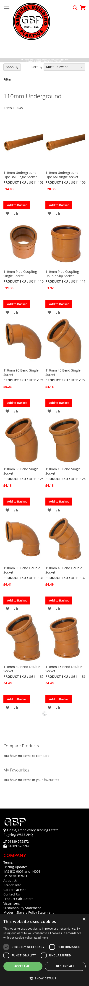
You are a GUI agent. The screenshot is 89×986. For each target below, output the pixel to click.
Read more (41, 937)
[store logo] (31, 21)
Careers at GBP (14, 889)
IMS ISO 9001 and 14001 (21, 871)
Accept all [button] (22, 966)
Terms (8, 862)
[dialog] (44, 950)
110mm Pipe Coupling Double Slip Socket (62, 273)
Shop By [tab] (12, 67)
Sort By (36, 67)
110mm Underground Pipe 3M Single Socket (20, 174)
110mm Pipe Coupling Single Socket (20, 273)
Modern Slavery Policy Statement (28, 912)
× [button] (84, 919)
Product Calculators (18, 899)
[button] (7, 213)
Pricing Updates (15, 867)
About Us (10, 880)
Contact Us (11, 894)
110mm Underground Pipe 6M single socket (62, 174)
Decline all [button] (65, 966)
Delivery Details (15, 876)
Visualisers (11, 903)
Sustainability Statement (22, 908)
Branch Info (12, 885)
